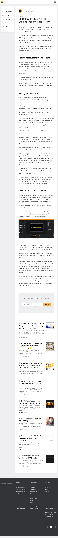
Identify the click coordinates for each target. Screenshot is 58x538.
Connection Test (49, 514)
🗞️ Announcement (7, 11)
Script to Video (19, 496)
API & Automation (34, 508)
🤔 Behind (5, 26)
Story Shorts (33, 496)
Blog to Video (19, 493)
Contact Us (47, 487)
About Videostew (20, 485)
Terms (46, 493)
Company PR (33, 491)
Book (31, 500)
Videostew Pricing (20, 508)
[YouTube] (51, 527)
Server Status (48, 516)
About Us (47, 485)
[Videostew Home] (6, 483)
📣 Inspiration (6, 19)
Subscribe (46, 304)
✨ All (4, 8)
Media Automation (20, 491)
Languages (5, 529)
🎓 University (6, 23)
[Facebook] (47, 527)
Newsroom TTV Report (50, 512)
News (31, 502)
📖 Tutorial (5, 15)
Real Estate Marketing (21, 489)
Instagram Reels (34, 498)
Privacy (46, 496)
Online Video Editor (20, 487)
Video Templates (34, 485)
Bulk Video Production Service (50, 509)
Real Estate (33, 493)
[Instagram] (55, 527)
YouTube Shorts (34, 489)
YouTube (32, 487)
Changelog (47, 491)
